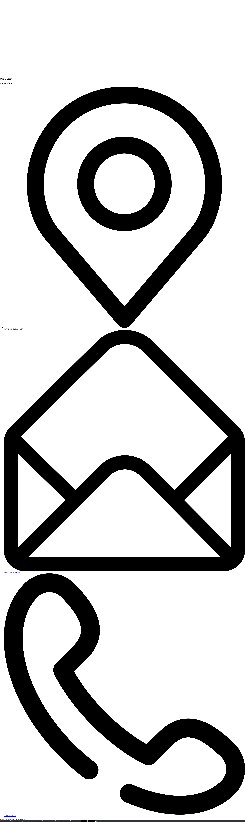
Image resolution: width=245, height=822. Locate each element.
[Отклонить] (96, 821)
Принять (84, 821)
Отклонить (91, 821)
